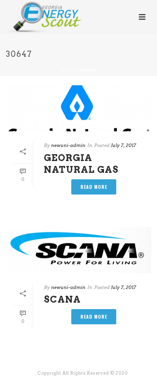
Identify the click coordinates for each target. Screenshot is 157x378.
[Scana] (78, 250)
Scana (62, 299)
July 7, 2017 (123, 145)
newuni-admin (68, 145)
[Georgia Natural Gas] (78, 108)
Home (69, 70)
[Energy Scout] (37, 17)
